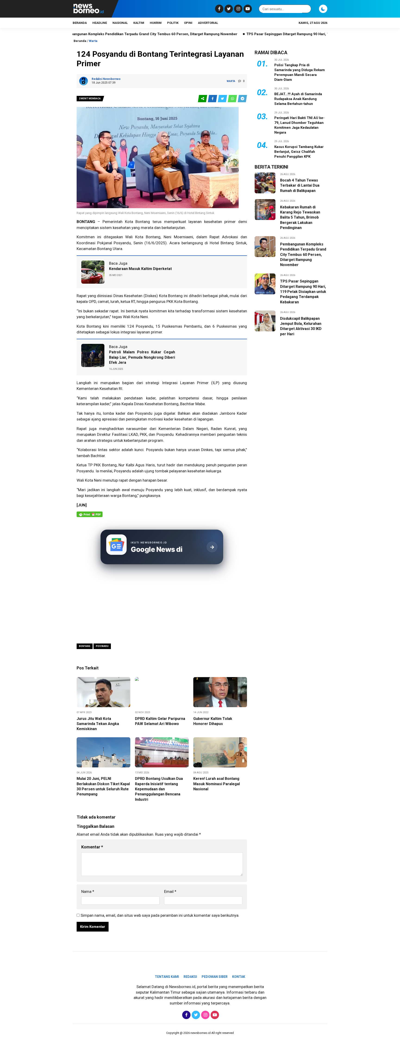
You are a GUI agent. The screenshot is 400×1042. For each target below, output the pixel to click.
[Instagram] (237, 8)
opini (188, 23)
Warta (93, 41)
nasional (120, 23)
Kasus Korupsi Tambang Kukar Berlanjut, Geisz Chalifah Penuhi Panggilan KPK (299, 152)
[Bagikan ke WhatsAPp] (233, 98)
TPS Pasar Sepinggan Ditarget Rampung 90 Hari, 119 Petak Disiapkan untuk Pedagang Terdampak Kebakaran (299, 34)
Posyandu (122, 243)
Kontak (238, 977)
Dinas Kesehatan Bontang (155, 404)
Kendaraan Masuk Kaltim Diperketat (140, 269)
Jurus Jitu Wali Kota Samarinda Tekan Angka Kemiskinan (98, 723)
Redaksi (190, 977)
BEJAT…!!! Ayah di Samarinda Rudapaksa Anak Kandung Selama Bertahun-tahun (298, 99)
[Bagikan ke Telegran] (242, 98)
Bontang (84, 646)
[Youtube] (247, 8)
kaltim (138, 23)
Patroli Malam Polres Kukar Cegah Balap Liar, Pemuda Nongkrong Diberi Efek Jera (142, 357)
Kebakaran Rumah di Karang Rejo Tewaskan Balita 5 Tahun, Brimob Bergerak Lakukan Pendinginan (300, 217)
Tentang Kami (167, 977)
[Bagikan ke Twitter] (223, 98)
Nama (87, 891)
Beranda (80, 23)
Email (170, 891)
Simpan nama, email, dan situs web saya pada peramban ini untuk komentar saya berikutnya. (160, 915)
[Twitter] (228, 8)
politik (172, 23)
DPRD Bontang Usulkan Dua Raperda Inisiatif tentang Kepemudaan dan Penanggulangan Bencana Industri (159, 789)
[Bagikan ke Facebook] (213, 98)
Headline (99, 23)
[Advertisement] (162, 604)
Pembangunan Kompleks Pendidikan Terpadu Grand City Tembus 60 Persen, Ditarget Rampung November (114, 34)
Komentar (92, 846)
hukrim (156, 23)
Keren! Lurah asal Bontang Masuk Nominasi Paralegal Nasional (216, 783)
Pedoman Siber (215, 977)
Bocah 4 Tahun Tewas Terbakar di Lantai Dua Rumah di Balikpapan (299, 185)
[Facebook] (218, 8)
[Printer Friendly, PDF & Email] (90, 517)
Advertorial (208, 23)
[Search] (306, 9)
